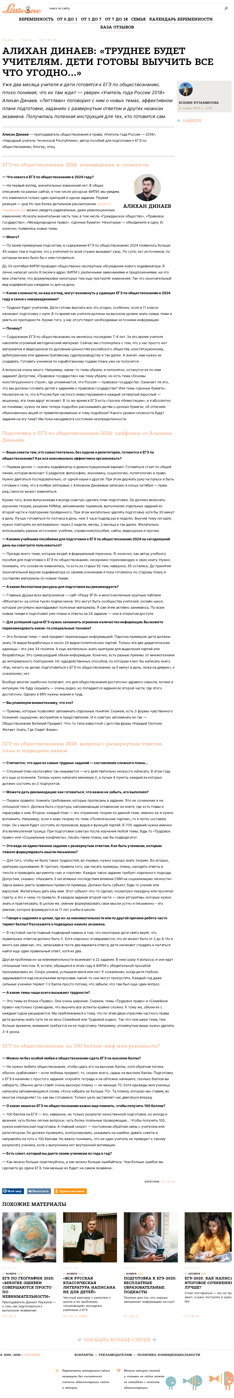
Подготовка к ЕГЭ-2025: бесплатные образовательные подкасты (150, 1285)
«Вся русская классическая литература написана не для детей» (89, 1285)
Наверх (192, 121)
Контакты (83, 1355)
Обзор (130, 1268)
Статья (10, 1268)
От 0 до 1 (67, 19)
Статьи (26, 40)
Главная (8, 40)
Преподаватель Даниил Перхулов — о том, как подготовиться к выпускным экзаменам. (29, 1306)
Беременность (36, 19)
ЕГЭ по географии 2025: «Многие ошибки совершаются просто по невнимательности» (28, 1287)
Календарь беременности (181, 19)
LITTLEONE (31, 1355)
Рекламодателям (115, 1355)
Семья (138, 19)
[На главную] (23, 9)
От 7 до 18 (116, 19)
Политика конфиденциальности (168, 1355)
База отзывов (117, 27)
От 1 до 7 (91, 19)
